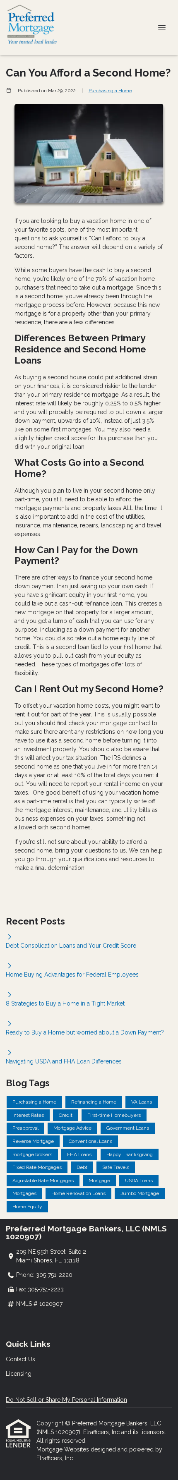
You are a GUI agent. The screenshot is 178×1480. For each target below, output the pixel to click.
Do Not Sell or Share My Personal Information (66, 1399)
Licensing (18, 1373)
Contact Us (20, 1359)
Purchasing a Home (110, 90)
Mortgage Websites (63, 1449)
